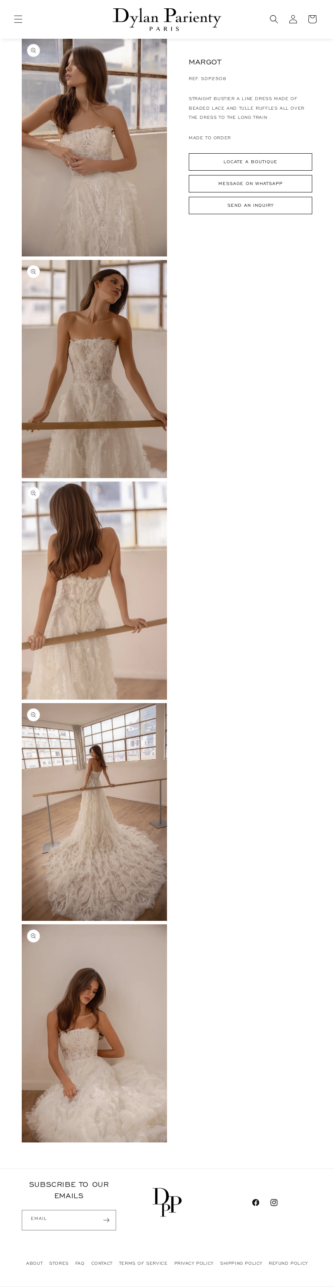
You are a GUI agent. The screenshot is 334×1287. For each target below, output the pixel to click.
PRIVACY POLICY (194, 1263)
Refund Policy (288, 1263)
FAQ (80, 1263)
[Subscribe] (106, 1220)
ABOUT (34, 1263)
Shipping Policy (241, 1263)
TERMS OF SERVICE (143, 1263)
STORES (59, 1263)
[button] (18, 19)
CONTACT (102, 1263)
